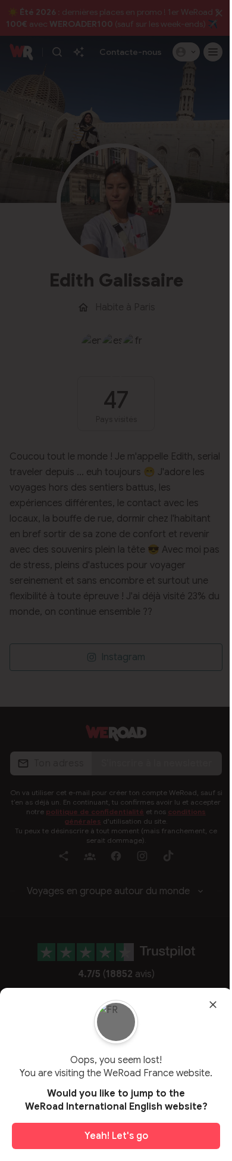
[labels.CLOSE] (213, 1005)
